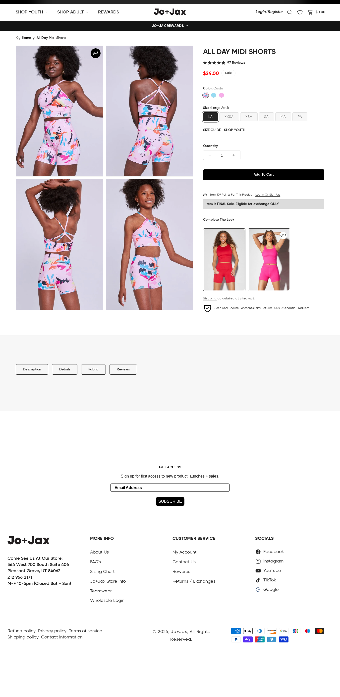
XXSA (229, 116)
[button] (33, 12)
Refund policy (21, 631)
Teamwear (101, 591)
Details (64, 369)
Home (26, 38)
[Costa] (205, 95)
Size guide (212, 130)
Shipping (210, 298)
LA (210, 116)
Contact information (62, 637)
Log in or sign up (267, 194)
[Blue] (213, 95)
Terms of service (85, 631)
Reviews (123, 369)
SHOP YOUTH (234, 130)
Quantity (210, 146)
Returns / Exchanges (193, 581)
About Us (99, 552)
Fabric (93, 369)
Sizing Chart (102, 571)
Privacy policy (52, 631)
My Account (184, 552)
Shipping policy (23, 637)
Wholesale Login (107, 600)
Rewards (181, 571)
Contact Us (184, 562)
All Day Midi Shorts (51, 38)
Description (32, 369)
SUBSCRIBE (170, 501)
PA (300, 116)
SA (266, 116)
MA (283, 116)
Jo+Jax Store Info (108, 581)
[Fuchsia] (221, 95)
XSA (248, 116)
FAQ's (95, 562)
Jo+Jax (179, 631)
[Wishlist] (300, 12)
